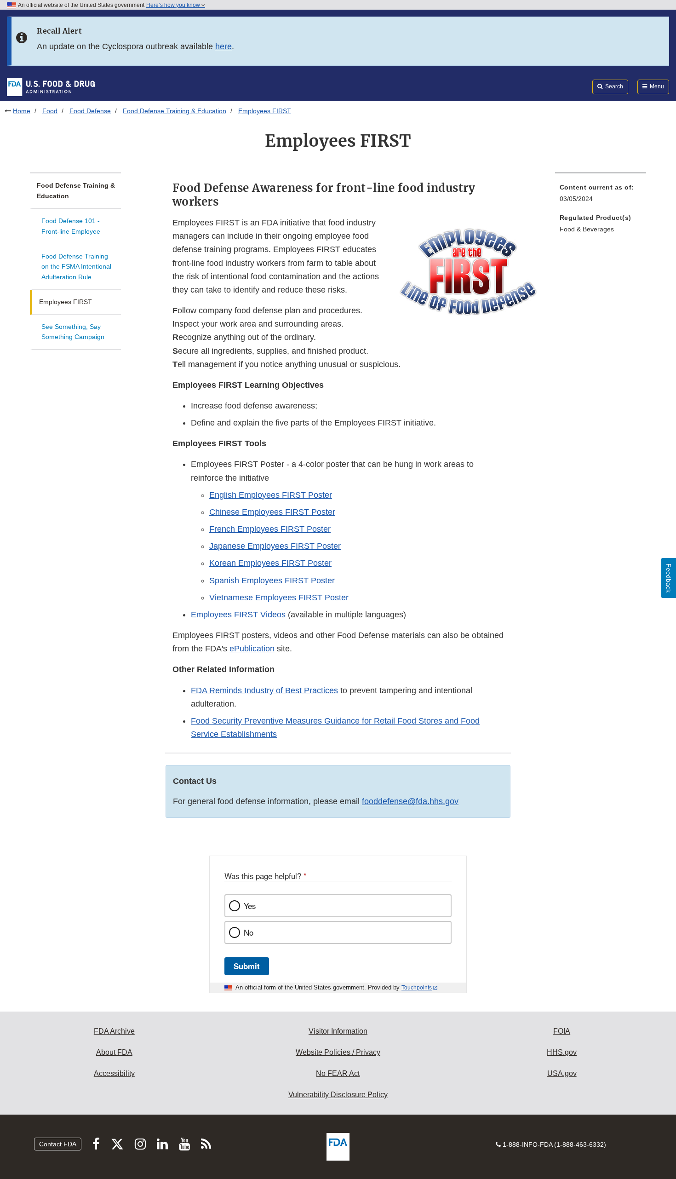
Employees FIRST (65, 301)
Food (49, 111)
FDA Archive (114, 1031)
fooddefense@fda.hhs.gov (410, 801)
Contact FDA (57, 1144)
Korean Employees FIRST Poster (270, 563)
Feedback (668, 578)
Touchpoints (416, 987)
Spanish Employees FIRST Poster (272, 580)
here (223, 46)
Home (21, 111)
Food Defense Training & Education (174, 111)
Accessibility (114, 1073)
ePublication (252, 648)
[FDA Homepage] (51, 86)
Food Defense (90, 111)
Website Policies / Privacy (338, 1052)
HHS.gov (562, 1052)
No (248, 932)
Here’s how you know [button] (173, 5)
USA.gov (562, 1073)
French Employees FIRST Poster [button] (270, 529)
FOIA (561, 1031)
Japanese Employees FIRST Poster (275, 546)
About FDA (114, 1052)
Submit (247, 966)
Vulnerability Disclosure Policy (338, 1094)
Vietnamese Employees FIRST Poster (279, 597)
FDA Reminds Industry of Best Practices (264, 690)
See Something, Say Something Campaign (72, 332)
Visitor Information (338, 1031)
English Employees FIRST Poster (270, 495)
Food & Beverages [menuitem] (587, 229)
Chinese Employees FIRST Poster (272, 512)
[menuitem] (600, 195)
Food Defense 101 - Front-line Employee (70, 226)
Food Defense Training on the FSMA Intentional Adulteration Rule (76, 267)
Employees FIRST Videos (238, 614)
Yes (250, 905)
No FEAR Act (338, 1073)
